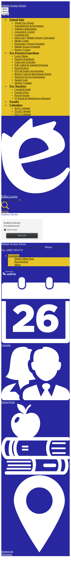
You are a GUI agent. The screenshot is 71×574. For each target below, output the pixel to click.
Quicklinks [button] (13, 255)
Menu (18, 264)
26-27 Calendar (23, 114)
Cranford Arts (22, 34)
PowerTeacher (22, 95)
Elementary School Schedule (30, 43)
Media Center (22, 40)
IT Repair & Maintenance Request (32, 98)
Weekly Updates (23, 83)
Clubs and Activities (25, 62)
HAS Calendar (22, 108)
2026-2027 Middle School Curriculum (34, 37)
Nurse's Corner (22, 49)
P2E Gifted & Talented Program (31, 65)
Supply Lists (21, 80)
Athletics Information (26, 28)
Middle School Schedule (27, 46)
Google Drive (22, 92)
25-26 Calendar (23, 111)
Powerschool (21, 261)
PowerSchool (22, 68)
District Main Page (24, 258)
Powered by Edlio (9, 273)
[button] (17, 19)
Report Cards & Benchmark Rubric (33, 74)
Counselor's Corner (25, 31)
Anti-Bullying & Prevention (29, 25)
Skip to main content (12, 2)
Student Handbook (24, 59)
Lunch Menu (21, 56)
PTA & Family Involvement (29, 71)
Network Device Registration (30, 77)
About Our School (24, 22)
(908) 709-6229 (61, 247)
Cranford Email (23, 89)
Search (4, 211)
